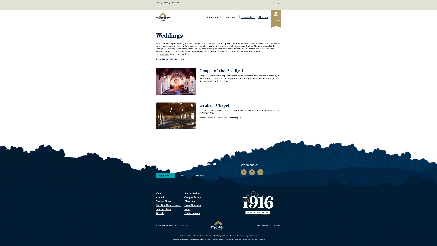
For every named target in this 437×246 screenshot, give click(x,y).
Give (272, 3)
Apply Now (164, 175)
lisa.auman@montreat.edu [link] (190, 51)
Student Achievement (225, 240)
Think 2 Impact (194, 240)
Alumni (160, 197)
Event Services (192, 205)
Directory (189, 201)
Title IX (202, 240)
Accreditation (192, 193)
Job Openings (163, 209)
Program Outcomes (258, 240)
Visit (182, 175)
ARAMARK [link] (164, 54)
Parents (160, 212)
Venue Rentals (192, 212)
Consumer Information (180, 240)
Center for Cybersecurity (242, 240)
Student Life (248, 16)
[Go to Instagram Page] (252, 172)
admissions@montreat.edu (248, 236)
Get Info (200, 175)
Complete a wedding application (170, 59)
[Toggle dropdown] (221, 17)
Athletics (263, 16)
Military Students (211, 240)
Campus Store (163, 201)
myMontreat (276, 19)
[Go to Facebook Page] (244, 172)
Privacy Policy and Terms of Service (268, 225)
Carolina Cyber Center (168, 205)
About (165, 3)
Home (158, 3)
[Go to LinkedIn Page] (260, 172)
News (187, 209)
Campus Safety (192, 197)
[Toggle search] (277, 3)
